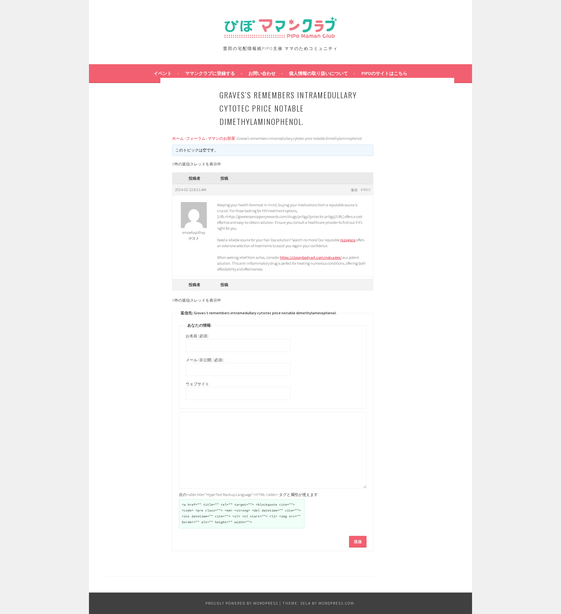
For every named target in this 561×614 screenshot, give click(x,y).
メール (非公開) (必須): (205, 359)
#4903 (365, 189)
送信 (358, 541)
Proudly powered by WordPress (242, 603)
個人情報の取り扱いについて (318, 73)
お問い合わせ (262, 73)
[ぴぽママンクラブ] (280, 36)
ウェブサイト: (198, 383)
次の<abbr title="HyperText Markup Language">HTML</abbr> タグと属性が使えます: (249, 494)
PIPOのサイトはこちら (384, 73)
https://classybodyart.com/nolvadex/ (311, 257)
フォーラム (196, 138)
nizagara (347, 239)
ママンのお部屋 (221, 138)
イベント (163, 73)
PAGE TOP (542, 590)
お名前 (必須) (197, 335)
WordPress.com (336, 603)
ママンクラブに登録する (210, 73)
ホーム (178, 138)
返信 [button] (354, 190)
